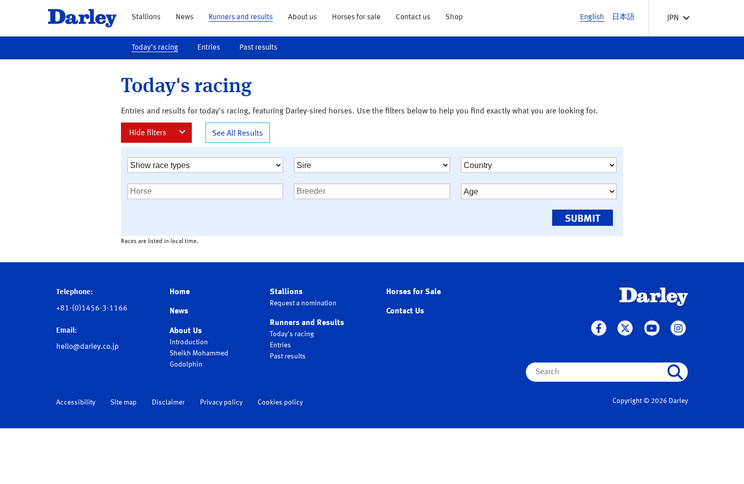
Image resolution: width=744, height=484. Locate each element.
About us (302, 17)
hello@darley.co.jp (87, 347)
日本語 (623, 17)
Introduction (189, 342)
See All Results (237, 134)
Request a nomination (303, 303)
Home (180, 292)
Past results (258, 48)
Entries (208, 48)
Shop (454, 17)
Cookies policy (280, 402)
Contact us (413, 17)
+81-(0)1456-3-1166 (92, 308)
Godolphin (186, 364)
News (184, 17)
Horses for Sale (413, 292)
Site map (123, 402)
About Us (186, 331)
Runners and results (241, 17)
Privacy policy (221, 402)
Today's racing (155, 48)
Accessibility (75, 402)
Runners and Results (307, 323)
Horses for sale (356, 17)
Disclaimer (168, 402)
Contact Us (405, 311)
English (592, 17)
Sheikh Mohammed (199, 353)
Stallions (146, 17)
